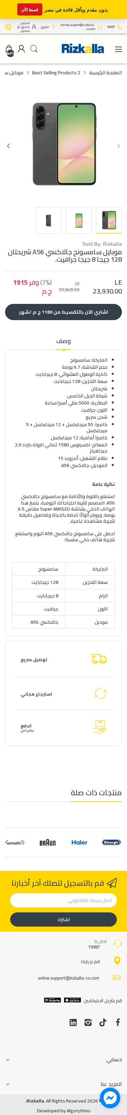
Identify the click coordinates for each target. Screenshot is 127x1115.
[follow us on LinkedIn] (73, 1023)
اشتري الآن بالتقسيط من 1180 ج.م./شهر (63, 312)
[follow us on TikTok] (103, 1023)
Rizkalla (35, 1100)
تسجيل (25, 30)
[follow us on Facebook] (118, 1023)
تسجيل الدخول (25, 25)
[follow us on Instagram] (88, 1023)
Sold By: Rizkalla (102, 244)
